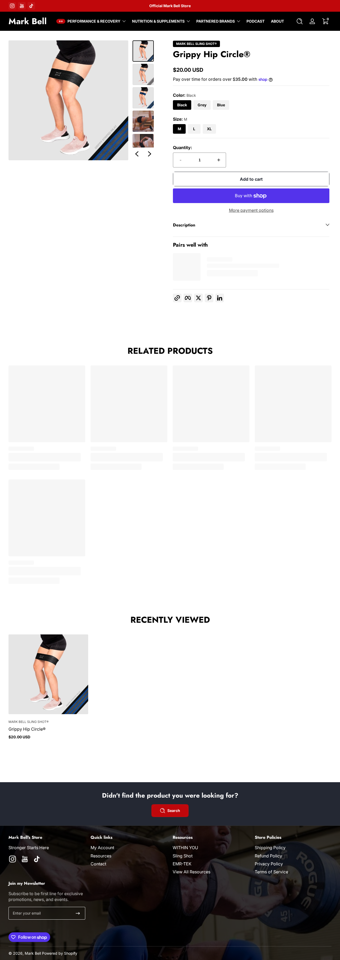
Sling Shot (183, 855)
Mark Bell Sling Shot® (196, 43)
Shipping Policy (270, 847)
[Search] (299, 21)
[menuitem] (129, 847)
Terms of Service (271, 871)
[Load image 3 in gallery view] (143, 97)
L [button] (194, 129)
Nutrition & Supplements (158, 21)
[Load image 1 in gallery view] (143, 51)
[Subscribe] (77, 913)
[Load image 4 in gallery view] (143, 121)
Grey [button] (202, 105)
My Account (102, 847)
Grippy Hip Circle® (27, 729)
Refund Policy (268, 855)
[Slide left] (136, 154)
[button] (299, 21)
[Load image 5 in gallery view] (143, 144)
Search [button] (173, 810)
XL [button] (209, 129)
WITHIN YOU (185, 847)
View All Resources (191, 871)
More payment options (251, 210)
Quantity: (182, 147)
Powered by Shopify (59, 953)
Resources (101, 855)
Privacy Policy (269, 863)
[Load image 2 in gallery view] (143, 74)
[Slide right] (149, 154)
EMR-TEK (182, 863)
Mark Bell (33, 953)
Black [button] (182, 105)
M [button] (179, 129)
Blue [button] (221, 105)
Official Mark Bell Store (170, 5)
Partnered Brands (215, 21)
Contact (98, 863)
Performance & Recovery (93, 21)
